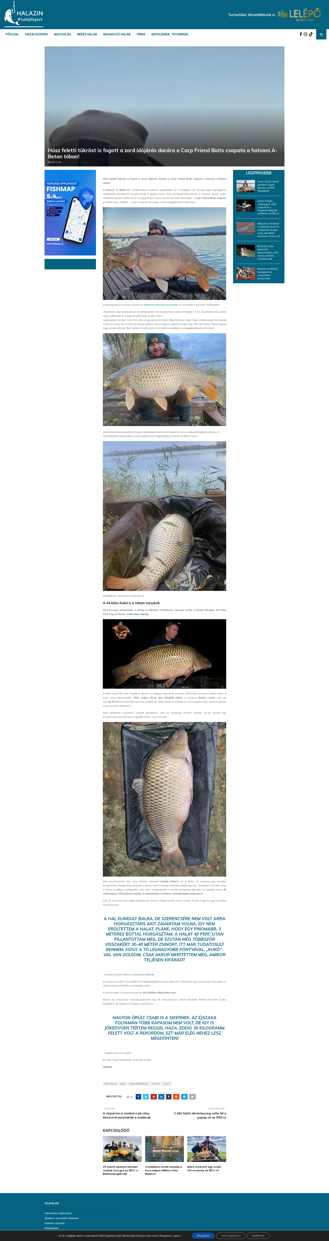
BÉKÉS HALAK (87, 34)
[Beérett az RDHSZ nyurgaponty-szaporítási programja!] (245, 273)
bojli (123, 1084)
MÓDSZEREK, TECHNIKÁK (169, 34)
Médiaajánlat (51, 1228)
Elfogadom (203, 1235)
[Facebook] (302, 34)
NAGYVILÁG (62, 34)
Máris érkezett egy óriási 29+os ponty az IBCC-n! (204, 1168)
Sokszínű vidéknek (143, 974)
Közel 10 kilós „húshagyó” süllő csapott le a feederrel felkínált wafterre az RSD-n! (268, 207)
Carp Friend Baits (139, 1084)
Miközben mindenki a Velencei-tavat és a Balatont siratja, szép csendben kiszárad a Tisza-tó (269, 230)
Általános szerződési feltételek (61, 1218)
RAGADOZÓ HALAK (117, 34)
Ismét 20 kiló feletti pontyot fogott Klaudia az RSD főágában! (268, 186)
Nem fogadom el (231, 1235)
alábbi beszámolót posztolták (161, 304)
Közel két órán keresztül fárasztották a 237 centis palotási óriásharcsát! (268, 252)
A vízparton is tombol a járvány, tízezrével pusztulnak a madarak (127, 1115)
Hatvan (155, 1084)
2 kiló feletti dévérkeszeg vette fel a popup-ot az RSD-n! (200, 1115)
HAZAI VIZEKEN (36, 34)
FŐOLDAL (12, 34)
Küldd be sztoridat (55, 1223)
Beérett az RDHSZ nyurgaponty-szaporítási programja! (268, 273)
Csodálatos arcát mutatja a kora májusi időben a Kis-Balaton (163, 1170)
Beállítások (258, 1235)
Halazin (107, 1066)
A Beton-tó (110, 1084)
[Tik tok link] (311, 34)
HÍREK (141, 34)
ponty (167, 1084)
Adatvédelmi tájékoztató (58, 1213)
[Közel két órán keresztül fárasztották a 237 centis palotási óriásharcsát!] (245, 251)
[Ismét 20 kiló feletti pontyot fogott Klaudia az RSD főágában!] (245, 186)
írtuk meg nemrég (137, 614)
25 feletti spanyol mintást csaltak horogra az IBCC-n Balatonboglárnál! (120, 1170)
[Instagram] (306, 34)
